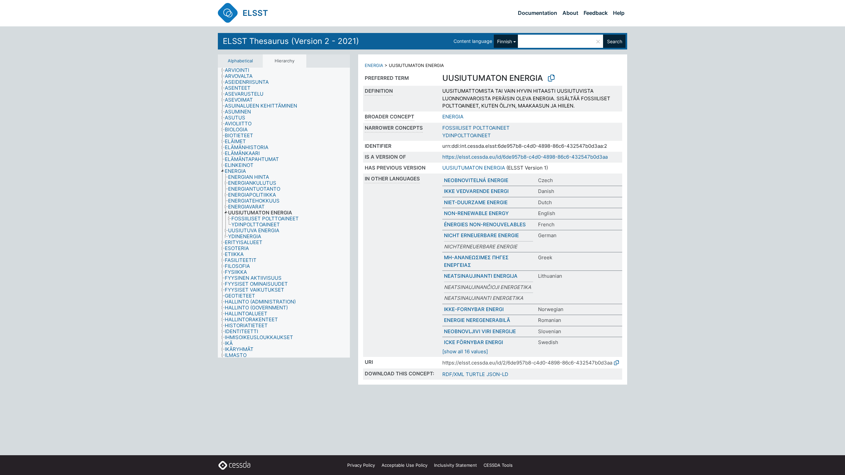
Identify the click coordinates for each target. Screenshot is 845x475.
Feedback (596, 13)
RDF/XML (453, 374)
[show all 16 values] (465, 351)
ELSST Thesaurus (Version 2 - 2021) (291, 41)
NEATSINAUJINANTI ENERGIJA (481, 276)
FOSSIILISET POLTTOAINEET (476, 128)
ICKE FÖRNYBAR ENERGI (473, 342)
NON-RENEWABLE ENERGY (476, 213)
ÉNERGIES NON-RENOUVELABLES (485, 224)
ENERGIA (374, 65)
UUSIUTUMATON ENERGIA (473, 168)
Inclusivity (455, 465)
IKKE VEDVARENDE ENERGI (476, 191)
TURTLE (475, 374)
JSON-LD (497, 374)
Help (619, 13)
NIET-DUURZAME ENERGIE (476, 202)
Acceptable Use (404, 465)
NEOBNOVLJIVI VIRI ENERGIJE (480, 331)
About (570, 13)
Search (614, 41)
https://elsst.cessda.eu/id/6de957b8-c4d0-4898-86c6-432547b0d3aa (525, 157)
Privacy (361, 465)
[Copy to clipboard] (551, 78)
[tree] (284, 213)
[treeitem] (239, 70)
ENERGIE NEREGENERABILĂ (477, 320)
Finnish (504, 41)
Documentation (537, 13)
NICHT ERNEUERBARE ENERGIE (481, 235)
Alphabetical (240, 60)
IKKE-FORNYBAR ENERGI (474, 309)
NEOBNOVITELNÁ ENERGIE (476, 180)
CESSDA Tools (498, 465)
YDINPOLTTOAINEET (466, 135)
